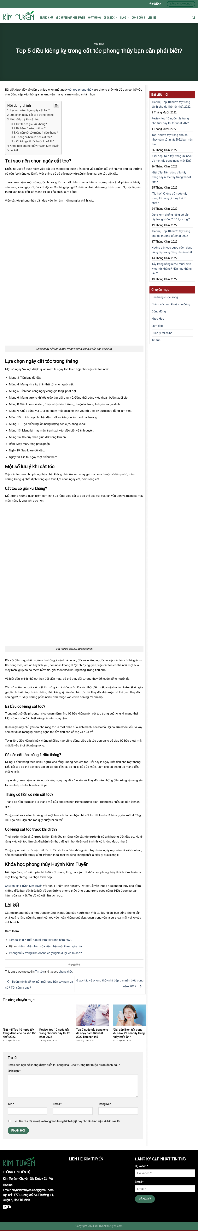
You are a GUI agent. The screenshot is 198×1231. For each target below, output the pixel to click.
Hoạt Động (94, 17)
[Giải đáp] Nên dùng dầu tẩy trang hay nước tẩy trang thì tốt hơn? (171, 177)
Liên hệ (152, 17)
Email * (139, 1181)
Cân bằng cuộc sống (165, 297)
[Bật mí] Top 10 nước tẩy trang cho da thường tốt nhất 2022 (171, 233)
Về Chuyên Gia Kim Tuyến (70, 17)
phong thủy (65, 971)
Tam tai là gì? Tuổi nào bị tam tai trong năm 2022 (41, 940)
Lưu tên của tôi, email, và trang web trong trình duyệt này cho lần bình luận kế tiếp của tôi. (67, 1121)
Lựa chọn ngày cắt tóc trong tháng (32, 115)
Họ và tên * (141, 1166)
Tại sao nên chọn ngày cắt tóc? (30, 110)
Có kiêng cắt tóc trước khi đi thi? (35, 141)
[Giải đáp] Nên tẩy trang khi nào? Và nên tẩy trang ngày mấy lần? (172, 158)
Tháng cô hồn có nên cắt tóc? (34, 137)
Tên (11, 1104)
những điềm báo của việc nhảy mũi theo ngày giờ (50, 946)
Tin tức (99, 44)
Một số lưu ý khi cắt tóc (24, 119)
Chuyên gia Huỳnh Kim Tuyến (23, 886)
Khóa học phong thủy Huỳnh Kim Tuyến (34, 146)
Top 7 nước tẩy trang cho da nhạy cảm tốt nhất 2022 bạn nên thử (172, 139)
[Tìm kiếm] (193, 17)
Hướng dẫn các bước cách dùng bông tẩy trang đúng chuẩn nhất (172, 250)
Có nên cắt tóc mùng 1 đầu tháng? (37, 132)
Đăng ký (145, 1199)
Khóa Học (109, 17)
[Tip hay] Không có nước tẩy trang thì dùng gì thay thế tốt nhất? (169, 198)
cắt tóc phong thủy (80, 89)
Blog (123, 17)
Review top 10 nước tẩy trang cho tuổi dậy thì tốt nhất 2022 (170, 121)
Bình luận (14, 1070)
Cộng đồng (138, 17)
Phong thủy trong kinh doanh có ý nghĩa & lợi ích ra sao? (45, 953)
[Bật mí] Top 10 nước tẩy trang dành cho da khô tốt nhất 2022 (171, 104)
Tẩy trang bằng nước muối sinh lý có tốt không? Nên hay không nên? (172, 268)
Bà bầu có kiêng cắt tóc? (31, 128)
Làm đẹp (157, 326)
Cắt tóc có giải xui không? (31, 124)
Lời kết (14, 150)
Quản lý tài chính (162, 333)
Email (57, 1104)
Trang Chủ (46, 17)
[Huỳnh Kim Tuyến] (18, 15)
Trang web (104, 1104)
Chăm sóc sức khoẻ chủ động (171, 304)
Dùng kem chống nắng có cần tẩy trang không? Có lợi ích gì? (171, 217)
